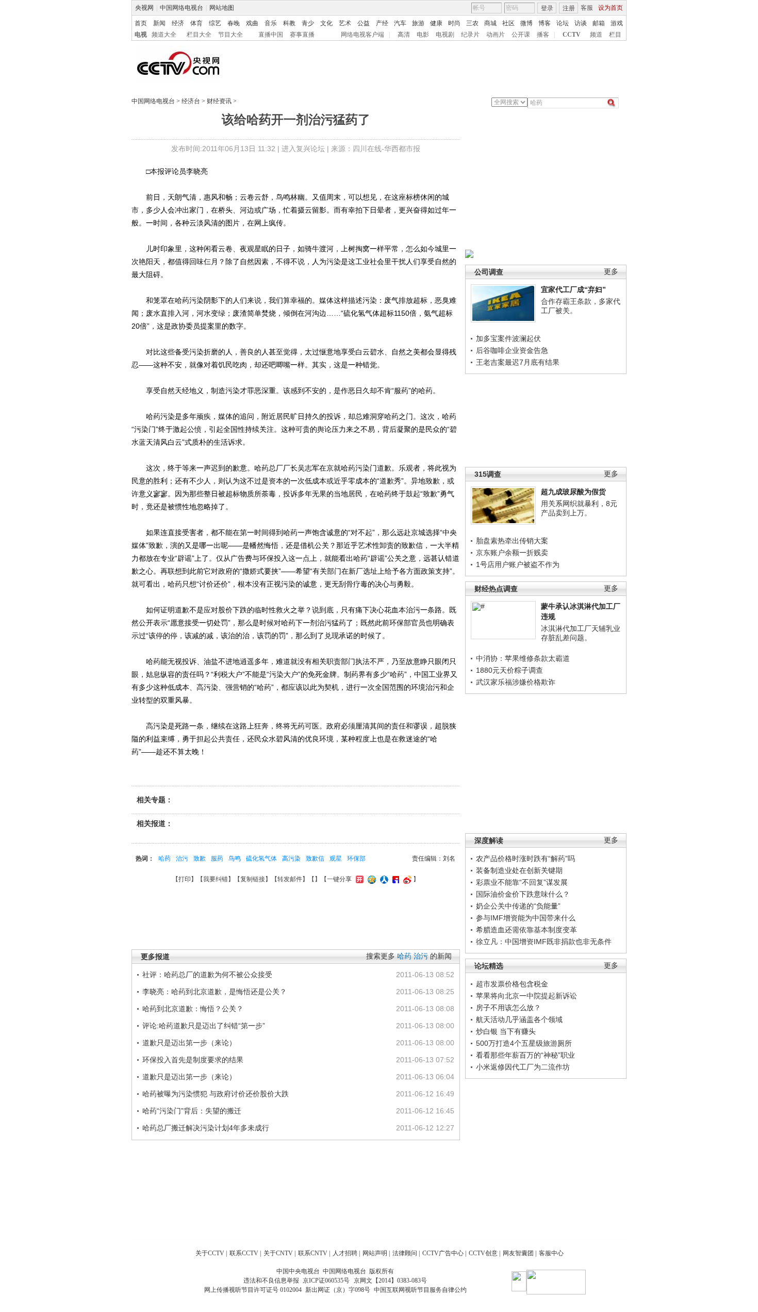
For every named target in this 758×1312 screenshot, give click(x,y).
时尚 (454, 23)
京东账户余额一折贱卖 (512, 552)
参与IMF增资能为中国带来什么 (525, 918)
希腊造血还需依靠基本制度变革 (526, 930)
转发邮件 (289, 879)
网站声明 (374, 1253)
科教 (289, 23)
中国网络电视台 (181, 7)
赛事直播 (302, 34)
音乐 (271, 23)
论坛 (562, 23)
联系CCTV (243, 1253)
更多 (611, 272)
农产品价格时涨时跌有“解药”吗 (525, 858)
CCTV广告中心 (443, 1253)
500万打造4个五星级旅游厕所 (524, 1043)
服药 (217, 858)
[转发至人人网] (382, 879)
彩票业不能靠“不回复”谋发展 (522, 882)
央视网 (144, 7)
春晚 (233, 23)
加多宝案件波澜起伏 (508, 338)
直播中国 (270, 34)
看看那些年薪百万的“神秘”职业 (525, 1055)
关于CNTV (278, 1253)
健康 (436, 23)
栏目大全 (199, 34)
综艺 (215, 23)
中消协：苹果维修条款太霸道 (523, 658)
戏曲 (252, 23)
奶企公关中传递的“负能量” (518, 906)
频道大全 (164, 34)
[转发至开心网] (358, 879)
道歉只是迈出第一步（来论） (189, 1043)
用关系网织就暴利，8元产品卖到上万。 (579, 508)
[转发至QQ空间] (370, 879)
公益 (363, 23)
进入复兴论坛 (303, 148)
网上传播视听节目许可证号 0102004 (253, 1289)
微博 (526, 23)
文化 (326, 23)
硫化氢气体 (261, 858)
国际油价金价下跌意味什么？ (523, 894)
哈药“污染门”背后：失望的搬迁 (191, 1111)
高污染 (291, 858)
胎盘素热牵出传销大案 (512, 541)
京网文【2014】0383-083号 (390, 1280)
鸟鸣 (234, 858)
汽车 (400, 23)
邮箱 (598, 23)
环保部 (356, 858)
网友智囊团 (518, 1253)
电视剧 (445, 34)
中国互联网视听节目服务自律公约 (420, 1289)
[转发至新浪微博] (406, 879)
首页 (141, 23)
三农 (472, 23)
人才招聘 (345, 1253)
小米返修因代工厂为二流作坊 (523, 1067)
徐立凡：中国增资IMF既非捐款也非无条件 (544, 941)
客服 (587, 7)
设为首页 (610, 7)
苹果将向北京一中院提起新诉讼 (526, 996)
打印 (184, 879)
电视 (141, 34)
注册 (569, 8)
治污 (182, 858)
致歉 (199, 858)
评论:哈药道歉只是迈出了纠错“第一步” (203, 1026)
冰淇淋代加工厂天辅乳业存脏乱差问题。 (580, 633)
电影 (423, 34)
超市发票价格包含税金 (512, 984)
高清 (404, 34)
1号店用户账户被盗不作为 (517, 564)
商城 (490, 23)
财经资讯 (219, 101)
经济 (178, 23)
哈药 (164, 858)
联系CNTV (312, 1253)
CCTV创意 (483, 1253)
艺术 (345, 23)
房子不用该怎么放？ (508, 1007)
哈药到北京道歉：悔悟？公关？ (192, 1009)
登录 (547, 8)
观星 (335, 858)
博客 (544, 23)
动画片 (495, 34)
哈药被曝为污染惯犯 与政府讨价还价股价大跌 (215, 1094)
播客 (543, 34)
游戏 (617, 23)
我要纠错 (215, 879)
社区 (508, 23)
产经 (382, 23)
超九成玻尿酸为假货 (573, 492)
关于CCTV (209, 1253)
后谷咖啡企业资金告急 (512, 350)
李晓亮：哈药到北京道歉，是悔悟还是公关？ (214, 991)
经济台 (191, 101)
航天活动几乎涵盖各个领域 (519, 1019)
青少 (308, 23)
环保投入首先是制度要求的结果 (192, 1060)
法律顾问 (404, 1253)
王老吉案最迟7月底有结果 (517, 362)
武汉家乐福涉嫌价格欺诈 (515, 682)
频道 (596, 34)
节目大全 (230, 34)
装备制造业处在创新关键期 (519, 870)
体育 (196, 23)
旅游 (418, 23)
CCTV (572, 34)
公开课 (521, 34)
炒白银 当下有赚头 (506, 1031)
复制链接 (252, 879)
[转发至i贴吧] (394, 879)
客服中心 (551, 1253)
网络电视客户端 (362, 34)
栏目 (615, 34)
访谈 (580, 23)
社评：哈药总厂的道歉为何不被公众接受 (207, 974)
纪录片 (470, 34)
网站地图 (221, 7)
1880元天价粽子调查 (509, 670)
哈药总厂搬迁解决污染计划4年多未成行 (205, 1128)
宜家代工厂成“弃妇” (573, 289)
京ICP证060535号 (326, 1280)
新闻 (159, 23)
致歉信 (315, 858)
